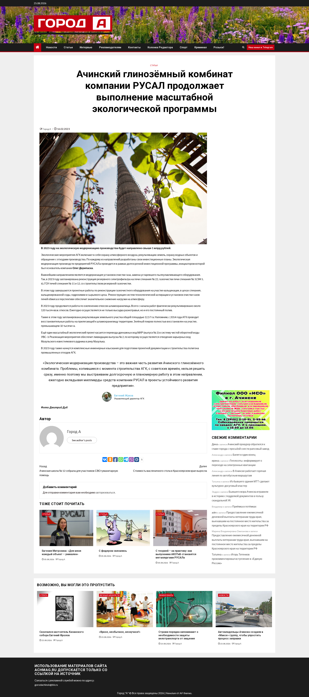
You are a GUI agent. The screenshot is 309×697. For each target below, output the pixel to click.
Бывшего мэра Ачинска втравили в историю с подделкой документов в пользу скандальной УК (240, 496)
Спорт (183, 47)
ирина (215, 460)
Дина (215, 444)
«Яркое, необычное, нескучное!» (119, 631)
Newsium (171, 693)
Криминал (200, 47)
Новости (51, 47)
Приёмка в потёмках (244, 506)
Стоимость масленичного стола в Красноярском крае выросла (170, 468)
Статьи (68, 47)
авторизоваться (105, 492)
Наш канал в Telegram (260, 47)
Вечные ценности (110, 595)
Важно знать (166, 595)
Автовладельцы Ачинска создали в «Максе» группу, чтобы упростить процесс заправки (240, 635)
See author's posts (82, 440)
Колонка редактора (160, 47)
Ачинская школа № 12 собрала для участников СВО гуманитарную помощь (78, 470)
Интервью (86, 47)
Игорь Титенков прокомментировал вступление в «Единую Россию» (237, 559)
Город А (47, 129)
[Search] (243, 47)
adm (214, 512)
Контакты (134, 47)
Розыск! (219, 47)
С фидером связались (113, 550)
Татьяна (216, 554)
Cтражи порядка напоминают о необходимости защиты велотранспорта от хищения (178, 635)
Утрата (43, 595)
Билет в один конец (244, 454)
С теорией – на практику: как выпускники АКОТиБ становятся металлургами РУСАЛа (176, 554)
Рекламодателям (110, 47)
